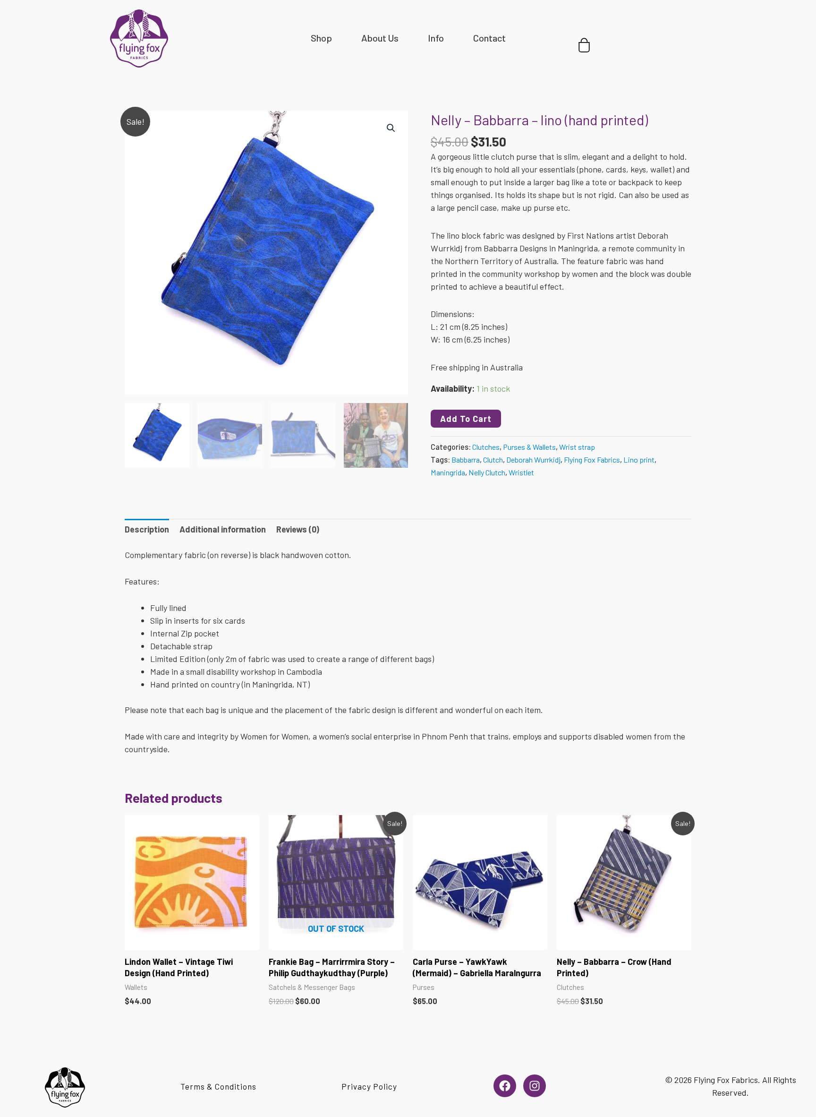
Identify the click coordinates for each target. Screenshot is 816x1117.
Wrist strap (577, 446)
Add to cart (466, 418)
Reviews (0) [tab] (297, 529)
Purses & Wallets (529, 446)
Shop (321, 37)
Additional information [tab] (222, 529)
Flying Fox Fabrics (592, 459)
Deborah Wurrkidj (533, 459)
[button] (391, 128)
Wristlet (521, 472)
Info (436, 37)
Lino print (638, 459)
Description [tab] (147, 529)
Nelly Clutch (486, 472)
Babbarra (465, 459)
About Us (380, 37)
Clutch (493, 459)
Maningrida (448, 472)
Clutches (486, 446)
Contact (489, 37)
